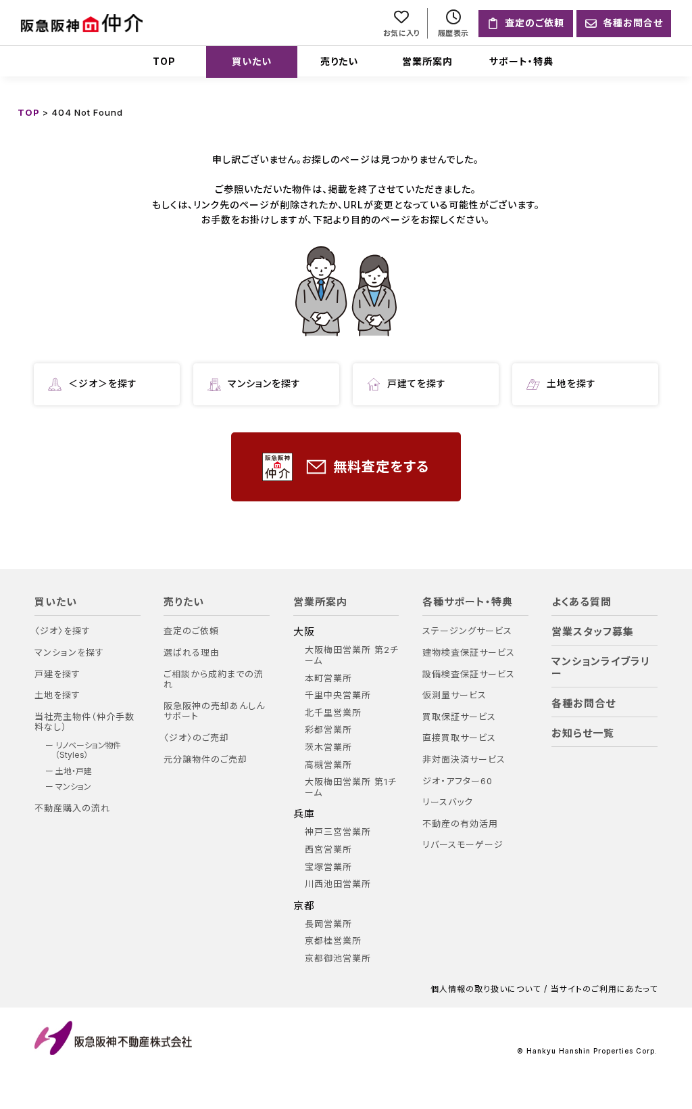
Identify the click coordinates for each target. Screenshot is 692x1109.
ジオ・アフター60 (457, 781)
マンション (73, 787)
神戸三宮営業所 (338, 832)
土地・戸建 (73, 771)
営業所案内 (427, 61)
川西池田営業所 (338, 884)
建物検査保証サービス (468, 653)
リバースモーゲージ (462, 845)
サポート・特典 (521, 61)
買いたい (252, 61)
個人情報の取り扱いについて (485, 989)
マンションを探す (264, 383)
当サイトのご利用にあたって (604, 989)
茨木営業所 (328, 747)
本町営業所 (328, 678)
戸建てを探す (416, 383)
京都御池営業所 (338, 958)
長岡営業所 (328, 924)
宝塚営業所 (328, 867)
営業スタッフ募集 (592, 632)
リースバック (447, 802)
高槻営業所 (328, 765)
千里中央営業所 (338, 695)
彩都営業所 (328, 730)
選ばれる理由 (192, 653)
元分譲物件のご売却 (205, 759)
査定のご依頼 (191, 631)
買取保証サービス (459, 717)
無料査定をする (381, 467)
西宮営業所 (328, 849)
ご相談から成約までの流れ (214, 679)
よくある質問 (581, 602)
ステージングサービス (467, 631)
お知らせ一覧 (582, 733)
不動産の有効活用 (460, 824)
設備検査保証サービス (468, 674)
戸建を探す (57, 674)
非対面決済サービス (463, 759)
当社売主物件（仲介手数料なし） (84, 722)
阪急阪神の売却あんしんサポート (214, 711)
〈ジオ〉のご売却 (196, 738)
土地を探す (571, 383)
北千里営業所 (333, 713)
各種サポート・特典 (467, 602)
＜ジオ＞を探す (102, 383)
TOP (164, 61)
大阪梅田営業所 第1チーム (351, 787)
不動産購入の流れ (72, 808)
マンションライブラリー (600, 668)
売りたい (339, 61)
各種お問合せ (583, 704)
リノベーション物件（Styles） (88, 750)
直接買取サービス (459, 738)
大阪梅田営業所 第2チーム (352, 655)
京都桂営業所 (333, 941)
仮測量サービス (454, 695)
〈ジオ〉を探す (62, 631)
